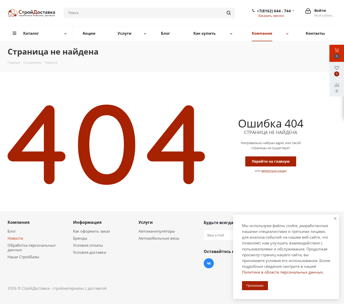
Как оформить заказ (91, 231)
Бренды (80, 238)
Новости (15, 238)
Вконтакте (209, 263)
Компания (18, 222)
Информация (87, 222)
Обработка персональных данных (32, 247)
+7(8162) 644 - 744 (274, 11)
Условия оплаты (88, 245)
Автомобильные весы (159, 238)
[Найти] (229, 13)
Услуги (146, 222)
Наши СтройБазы (23, 256)
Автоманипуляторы (157, 231)
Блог (12, 231)
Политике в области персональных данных (282, 272)
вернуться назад (273, 170)
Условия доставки (89, 252)
